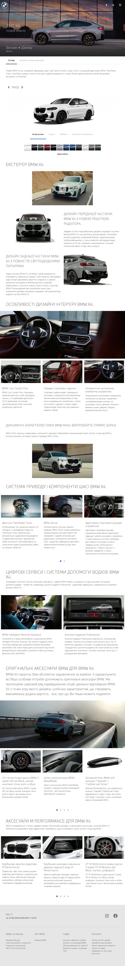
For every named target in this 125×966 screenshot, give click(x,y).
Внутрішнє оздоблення (82, 134)
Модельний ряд (13, 940)
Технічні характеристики (31, 60)
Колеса (52, 134)
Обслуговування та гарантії (75, 945)
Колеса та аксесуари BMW (74, 943)
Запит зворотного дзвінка (103, 945)
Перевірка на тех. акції (102, 951)
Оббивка (64, 134)
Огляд (11, 60)
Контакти (96, 953)
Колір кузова (38, 134)
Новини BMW (40, 940)
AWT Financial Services (16, 948)
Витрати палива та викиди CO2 (75, 949)
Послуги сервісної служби (74, 940)
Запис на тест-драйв (101, 940)
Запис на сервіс (99, 948)
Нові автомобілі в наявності (18, 943)
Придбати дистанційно (102, 943)
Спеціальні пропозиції (15, 945)
